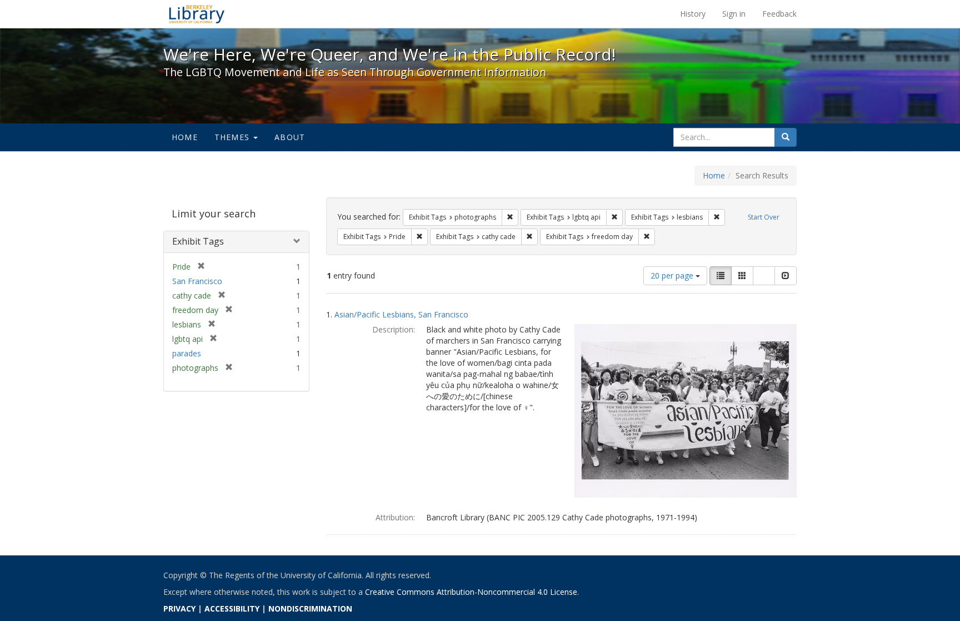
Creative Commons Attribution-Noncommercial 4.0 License (471, 592)
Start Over (763, 217)
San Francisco (197, 281)
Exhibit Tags (198, 241)
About (289, 137)
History (693, 13)
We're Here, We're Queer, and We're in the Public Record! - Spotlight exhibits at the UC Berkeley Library (196, 14)
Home (185, 137)
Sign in (734, 13)
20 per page (673, 275)
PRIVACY (179, 608)
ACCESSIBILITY (231, 608)
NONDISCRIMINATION (310, 608)
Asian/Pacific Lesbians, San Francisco (401, 314)
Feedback (779, 13)
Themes (233, 137)
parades (186, 353)
